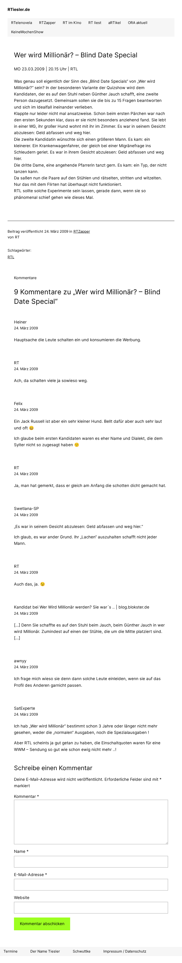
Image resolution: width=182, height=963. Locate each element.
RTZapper (81, 231)
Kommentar (26, 796)
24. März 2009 (26, 328)
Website (21, 897)
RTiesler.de (19, 9)
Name (21, 851)
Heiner (20, 322)
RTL (11, 257)
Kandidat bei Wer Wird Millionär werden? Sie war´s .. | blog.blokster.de (81, 607)
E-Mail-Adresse (30, 874)
